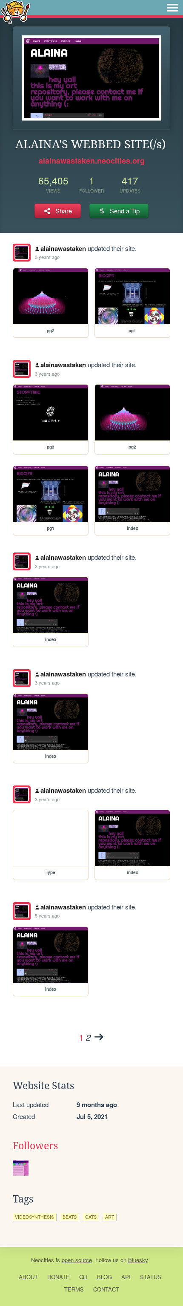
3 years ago (47, 256)
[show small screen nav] (172, 7)
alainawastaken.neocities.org (92, 160)
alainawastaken (63, 248)
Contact (106, 1289)
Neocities (42, 1260)
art (109, 1217)
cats (91, 1217)
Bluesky (138, 1260)
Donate (58, 1277)
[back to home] (15, 11)
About (28, 1277)
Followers (35, 1145)
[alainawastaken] (21, 252)
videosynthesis (34, 1217)
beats (70, 1217)
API (126, 1277)
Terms (74, 1289)
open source (77, 1260)
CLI (83, 1277)
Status (150, 1277)
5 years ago (47, 915)
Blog (104, 1277)
